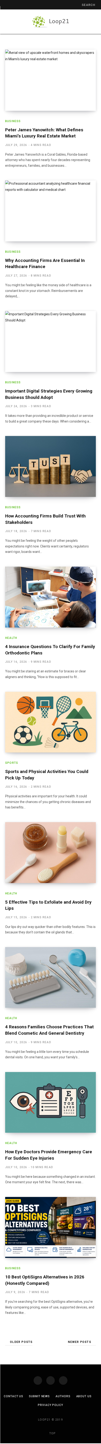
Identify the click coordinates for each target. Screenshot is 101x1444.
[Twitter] (50, 1380)
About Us (84, 1396)
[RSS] (63, 1380)
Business (13, 121)
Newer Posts (79, 1342)
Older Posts (21, 1342)
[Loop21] (50, 22)
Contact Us (13, 1396)
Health (11, 638)
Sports (11, 763)
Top (52, 1433)
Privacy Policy (50, 1405)
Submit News (39, 1396)
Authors (62, 1396)
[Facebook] (38, 1380)
